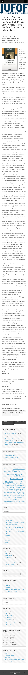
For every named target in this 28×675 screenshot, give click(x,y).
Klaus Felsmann (8, 485)
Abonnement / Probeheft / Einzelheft (15, 522)
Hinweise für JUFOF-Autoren (12, 459)
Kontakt (6, 542)
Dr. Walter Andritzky (19, 473)
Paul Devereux (15, 415)
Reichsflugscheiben (8, 493)
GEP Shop (7, 535)
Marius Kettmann (9, 487)
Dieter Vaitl (4, 410)
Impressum (7, 540)
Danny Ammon (16, 408)
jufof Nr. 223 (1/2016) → (20, 422)
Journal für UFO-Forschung (15, 672)
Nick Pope (16, 490)
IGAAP (21, 481)
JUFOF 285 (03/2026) (10, 433)
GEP (23, 476)
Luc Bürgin (21, 485)
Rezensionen (18, 14)
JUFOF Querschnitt (10, 526)
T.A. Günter (21, 495)
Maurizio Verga (19, 487)
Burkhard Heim (7, 471)
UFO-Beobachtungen (16, 497)
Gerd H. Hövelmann (12, 410)
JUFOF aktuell (8, 555)
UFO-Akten (8, 497)
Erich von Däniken (15, 476)
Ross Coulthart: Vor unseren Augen (13, 435)
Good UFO (7, 478)
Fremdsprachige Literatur (12, 562)
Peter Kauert (6, 492)
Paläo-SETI (21, 490)
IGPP (3, 412)
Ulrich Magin (14, 499)
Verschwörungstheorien (9, 501)
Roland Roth (9, 495)
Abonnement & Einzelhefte (11, 457)
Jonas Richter (19, 412)
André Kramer (19, 469)
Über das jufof (8, 520)
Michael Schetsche (6, 415)
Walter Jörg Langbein (20, 501)
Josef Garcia (21, 484)
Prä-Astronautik (20, 492)
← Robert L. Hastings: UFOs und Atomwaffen (7, 423)
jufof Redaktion (6, 32)
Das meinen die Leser (10, 455)
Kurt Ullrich (15, 485)
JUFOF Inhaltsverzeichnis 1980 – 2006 (14, 589)
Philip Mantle (12, 492)
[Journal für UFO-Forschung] (14, 8)
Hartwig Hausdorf (16, 481)
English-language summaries (12, 538)
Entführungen (6, 476)
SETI (17, 495)
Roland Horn (15, 493)
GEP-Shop (7, 587)
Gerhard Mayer (22, 410)
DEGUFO (6, 473)
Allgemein (7, 551)
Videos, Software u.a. (11, 564)
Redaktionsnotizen (9, 557)
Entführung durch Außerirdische (14, 474)
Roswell (14, 495)
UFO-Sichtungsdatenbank (11, 591)
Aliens (5, 468)
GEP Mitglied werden (10, 585)
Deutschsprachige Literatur (8, 14)
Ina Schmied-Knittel (10, 412)
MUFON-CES (20, 489)
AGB (6, 537)
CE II (11, 471)
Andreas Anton (8, 408)
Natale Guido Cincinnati (9, 490)
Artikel (6, 553)
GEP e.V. (7, 584)
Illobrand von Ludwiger (10, 484)
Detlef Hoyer (11, 472)
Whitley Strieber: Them (10, 446)
